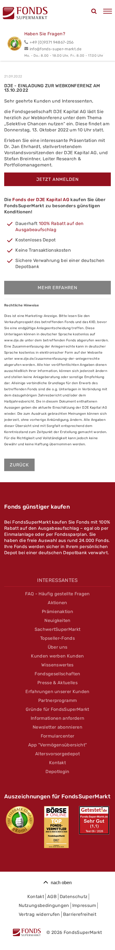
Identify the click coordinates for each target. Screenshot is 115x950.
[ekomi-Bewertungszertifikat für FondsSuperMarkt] (20, 820)
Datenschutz (74, 896)
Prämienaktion (57, 611)
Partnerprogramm (57, 700)
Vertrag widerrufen (39, 914)
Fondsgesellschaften (57, 673)
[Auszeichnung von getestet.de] (94, 820)
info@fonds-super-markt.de (56, 49)
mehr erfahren (57, 287)
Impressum (84, 905)
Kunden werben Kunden (57, 656)
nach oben (61, 882)
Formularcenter (57, 736)
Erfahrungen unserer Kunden (57, 691)
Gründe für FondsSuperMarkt (57, 709)
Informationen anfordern (57, 718)
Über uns (58, 647)
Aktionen (57, 602)
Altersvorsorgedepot (57, 753)
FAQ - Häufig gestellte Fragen (57, 593)
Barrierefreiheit (79, 914)
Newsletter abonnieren (57, 727)
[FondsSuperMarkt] (25, 14)
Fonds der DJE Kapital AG (40, 199)
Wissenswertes (57, 665)
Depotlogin (57, 771)
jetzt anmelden (57, 179)
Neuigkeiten (57, 620)
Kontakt (57, 762)
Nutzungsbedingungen (44, 905)
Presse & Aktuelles (57, 682)
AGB (52, 896)
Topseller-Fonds (57, 638)
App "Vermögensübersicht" (57, 745)
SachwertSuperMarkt (58, 629)
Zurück (19, 465)
